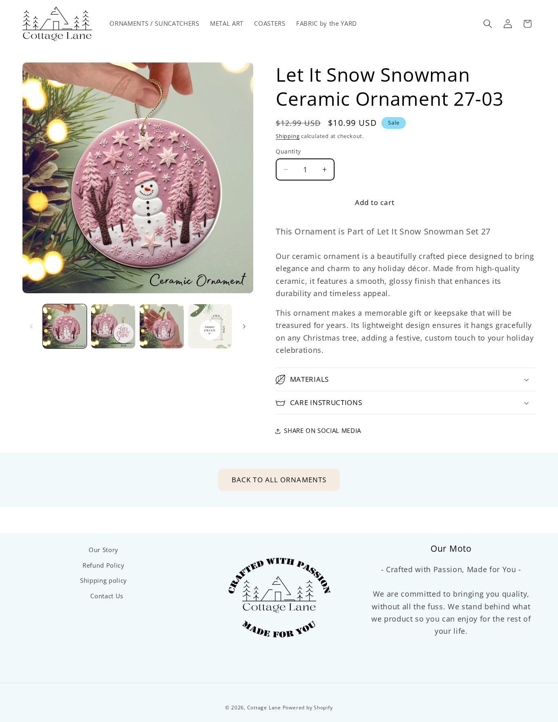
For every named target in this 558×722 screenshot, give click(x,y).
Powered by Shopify (308, 707)
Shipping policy (103, 580)
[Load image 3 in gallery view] (162, 326)
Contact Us (106, 596)
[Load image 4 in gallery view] (210, 326)
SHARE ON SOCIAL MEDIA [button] (322, 430)
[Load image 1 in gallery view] (65, 326)
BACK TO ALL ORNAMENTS (279, 479)
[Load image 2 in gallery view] (113, 326)
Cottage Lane (264, 707)
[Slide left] (31, 326)
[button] (488, 23)
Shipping (287, 136)
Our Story (103, 550)
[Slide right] (244, 326)
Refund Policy (104, 565)
